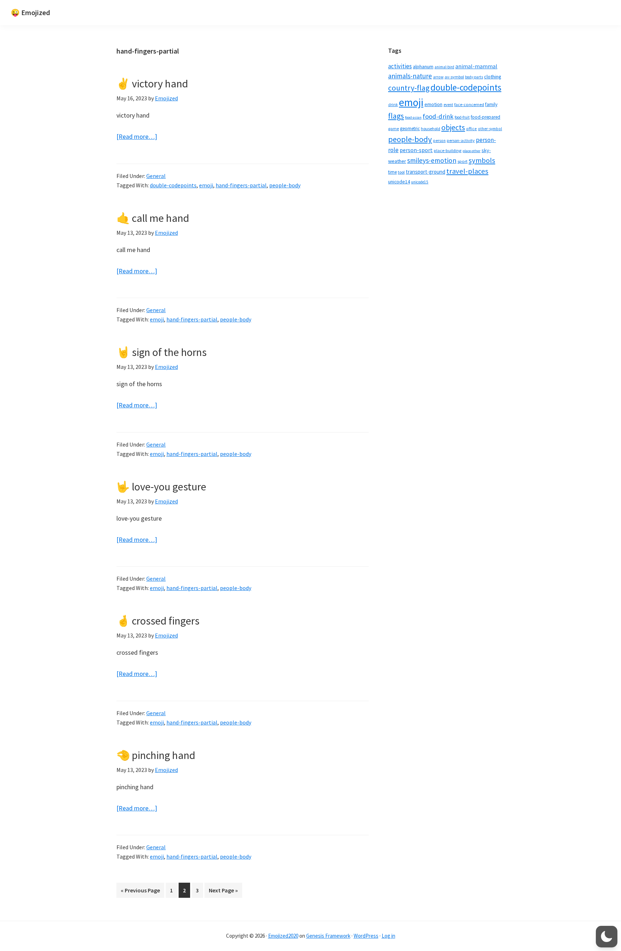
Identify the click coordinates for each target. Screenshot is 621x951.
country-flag (408, 88)
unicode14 (399, 182)
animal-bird (444, 66)
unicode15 (419, 181)
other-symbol (490, 128)
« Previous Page (140, 892)
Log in (388, 935)
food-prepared (485, 117)
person (439, 140)
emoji (206, 185)
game (393, 128)
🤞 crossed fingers (157, 620)
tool (401, 172)
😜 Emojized (30, 12)
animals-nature (410, 76)
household (430, 128)
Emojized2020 (283, 935)
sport (462, 161)
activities (400, 66)
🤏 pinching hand (155, 755)
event (448, 104)
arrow (438, 76)
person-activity (461, 140)
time (392, 172)
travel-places (467, 171)
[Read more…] (136, 137)
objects (453, 127)
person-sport (416, 150)
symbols (482, 160)
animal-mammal (476, 66)
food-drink (438, 116)
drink (393, 104)
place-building (447, 150)
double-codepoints (173, 185)
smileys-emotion (431, 160)
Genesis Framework (328, 935)
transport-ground (425, 171)
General (156, 175)
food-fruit (462, 117)
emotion (433, 104)
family (491, 104)
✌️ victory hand (152, 83)
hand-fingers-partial (241, 185)
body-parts (474, 76)
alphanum (423, 66)
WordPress (366, 935)
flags (396, 116)
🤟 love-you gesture (161, 486)
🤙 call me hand (152, 218)
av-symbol (454, 76)
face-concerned (469, 104)
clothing (492, 76)
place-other (471, 150)
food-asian (413, 117)
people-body (284, 185)
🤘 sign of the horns (161, 352)
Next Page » (223, 892)
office (471, 128)
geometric (410, 128)
